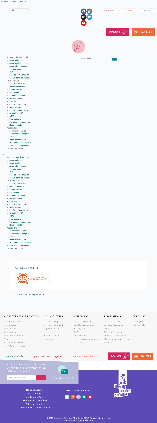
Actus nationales (16, 60)
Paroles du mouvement (19, 75)
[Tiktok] (89, 11)
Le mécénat (14, 92)
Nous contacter (16, 98)
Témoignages (15, 69)
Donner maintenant (17, 87)
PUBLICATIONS (112, 316)
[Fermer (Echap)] (154, 2)
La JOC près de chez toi (19, 110)
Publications (12, 128)
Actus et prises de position (18, 57)
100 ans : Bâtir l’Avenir (16, 148)
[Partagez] (149, 2)
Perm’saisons (15, 119)
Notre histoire (15, 107)
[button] (39, 154)
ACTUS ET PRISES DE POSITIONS (21, 316)
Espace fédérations (84, 356)
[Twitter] (89, 17)
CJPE (11, 116)
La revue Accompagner (19, 134)
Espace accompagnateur (49, 356)
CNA (11, 72)
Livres (12, 137)
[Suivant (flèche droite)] (153, 213)
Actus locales (15, 63)
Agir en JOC (12, 101)
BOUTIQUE (139, 316)
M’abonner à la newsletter (20, 143)
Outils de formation (17, 140)
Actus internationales (18, 66)
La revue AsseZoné (17, 131)
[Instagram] (84, 17)
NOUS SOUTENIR (53, 316)
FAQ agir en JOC (16, 113)
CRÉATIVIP (88, 421)
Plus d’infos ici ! (63, 378)
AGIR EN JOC (81, 316)
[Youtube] (84, 23)
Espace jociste (13, 356)
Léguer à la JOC (16, 89)
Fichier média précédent (31, 295)
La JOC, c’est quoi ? (17, 84)
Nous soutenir (13, 81)
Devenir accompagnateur (20, 122)
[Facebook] (84, 11)
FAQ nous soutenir (17, 95)
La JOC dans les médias (19, 78)
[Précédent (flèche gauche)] (4, 213)
